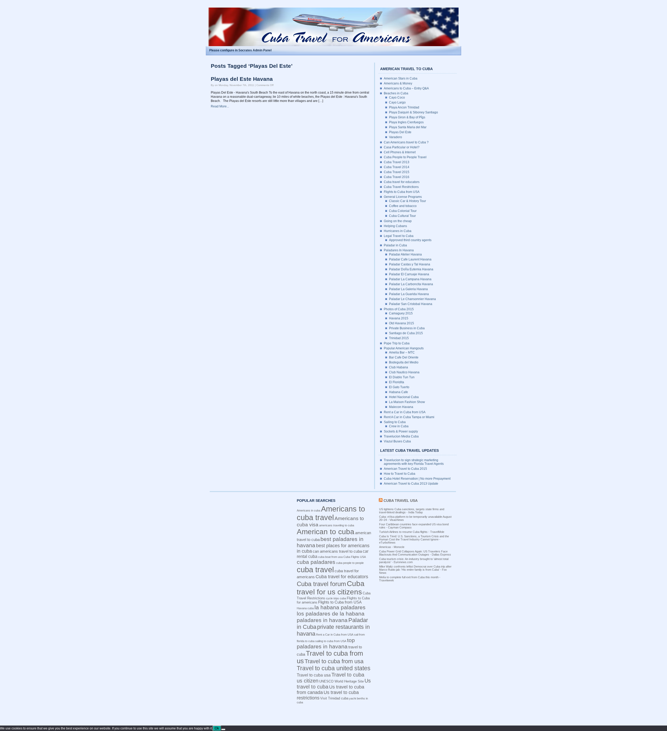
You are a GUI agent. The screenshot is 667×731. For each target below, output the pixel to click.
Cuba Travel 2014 (396, 167)
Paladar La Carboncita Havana (411, 284)
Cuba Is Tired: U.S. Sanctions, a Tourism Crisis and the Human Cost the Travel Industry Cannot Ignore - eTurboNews (414, 539)
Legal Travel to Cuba (398, 236)
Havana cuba (305, 608)
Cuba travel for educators (401, 182)
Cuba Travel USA (401, 500)
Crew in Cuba (399, 426)
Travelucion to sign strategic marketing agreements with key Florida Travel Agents (414, 462)
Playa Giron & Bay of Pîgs (407, 117)
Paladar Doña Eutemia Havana (411, 269)
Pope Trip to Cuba (397, 343)
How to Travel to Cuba (399, 474)
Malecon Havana (401, 407)
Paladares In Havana (399, 250)
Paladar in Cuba (395, 245)
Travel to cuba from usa (334, 661)
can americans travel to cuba (337, 551)
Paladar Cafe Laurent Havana (410, 259)
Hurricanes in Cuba (397, 231)
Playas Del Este (400, 132)
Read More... (220, 106)
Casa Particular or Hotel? (401, 147)
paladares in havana (322, 620)
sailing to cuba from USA (330, 641)
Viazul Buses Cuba (397, 441)
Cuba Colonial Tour (403, 211)
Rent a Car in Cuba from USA (404, 412)
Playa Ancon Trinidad (404, 107)
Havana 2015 (398, 318)
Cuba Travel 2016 (396, 177)
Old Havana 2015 (401, 323)
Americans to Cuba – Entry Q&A (406, 88)
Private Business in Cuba (407, 328)
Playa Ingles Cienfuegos (406, 122)
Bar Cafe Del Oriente (403, 357)
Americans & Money (398, 83)
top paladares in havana (326, 643)
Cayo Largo (397, 102)
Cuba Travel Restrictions (401, 187)
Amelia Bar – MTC (402, 352)
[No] (223, 729)
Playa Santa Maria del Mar (408, 127)
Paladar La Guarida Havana (409, 294)
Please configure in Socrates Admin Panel (240, 50)
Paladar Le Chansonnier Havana (412, 299)
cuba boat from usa (330, 556)
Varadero (395, 137)
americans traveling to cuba (336, 525)
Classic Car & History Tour (407, 201)
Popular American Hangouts (404, 348)
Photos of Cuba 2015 (399, 309)
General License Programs (403, 197)
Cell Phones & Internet (400, 152)
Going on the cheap (398, 221)
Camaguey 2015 (401, 313)
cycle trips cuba (336, 598)
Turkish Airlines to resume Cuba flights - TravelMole (411, 531)
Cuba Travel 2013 (396, 162)
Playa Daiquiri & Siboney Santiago (413, 112)
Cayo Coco (397, 97)
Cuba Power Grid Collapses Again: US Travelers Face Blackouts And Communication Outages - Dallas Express (415, 553)
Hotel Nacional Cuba (404, 397)
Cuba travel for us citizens (331, 588)
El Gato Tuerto (399, 387)
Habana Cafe (398, 392)
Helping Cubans (395, 226)
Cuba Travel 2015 (396, 172)
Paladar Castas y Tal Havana (409, 264)
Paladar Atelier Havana (405, 254)
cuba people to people (350, 562)
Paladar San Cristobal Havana (410, 304)
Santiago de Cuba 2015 (406, 333)
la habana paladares (340, 607)
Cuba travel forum (321, 583)
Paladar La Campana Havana (410, 279)
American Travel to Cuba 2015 (405, 469)
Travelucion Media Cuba (401, 436)
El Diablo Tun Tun (402, 377)
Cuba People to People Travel (405, 157)
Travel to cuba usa (314, 675)
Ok (217, 728)
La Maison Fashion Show (407, 402)
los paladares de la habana (331, 614)
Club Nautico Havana (404, 372)
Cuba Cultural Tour (402, 216)
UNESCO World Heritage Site (341, 681)
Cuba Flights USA (354, 556)
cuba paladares (316, 562)
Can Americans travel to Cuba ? (406, 142)
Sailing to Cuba (395, 422)
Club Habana (398, 367)
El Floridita (396, 382)
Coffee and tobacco (403, 206)
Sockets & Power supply (401, 431)
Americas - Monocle (391, 547)
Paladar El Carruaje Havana (409, 274)
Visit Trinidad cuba (334, 698)
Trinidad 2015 (399, 338)
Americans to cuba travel (331, 513)
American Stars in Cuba (400, 78)
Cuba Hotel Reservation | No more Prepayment (417, 478)
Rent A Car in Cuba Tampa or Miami (409, 417)
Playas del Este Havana (242, 79)
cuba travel (315, 569)
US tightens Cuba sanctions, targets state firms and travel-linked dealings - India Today (411, 511)
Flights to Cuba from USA (401, 192)
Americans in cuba (308, 510)
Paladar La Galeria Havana (408, 289)
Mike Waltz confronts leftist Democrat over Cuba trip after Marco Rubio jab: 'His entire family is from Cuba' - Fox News (415, 569)
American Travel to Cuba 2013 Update (411, 483)
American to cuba (325, 532)
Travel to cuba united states (333, 668)
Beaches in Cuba (396, 93)
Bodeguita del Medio (403, 362)
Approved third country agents (410, 240)
